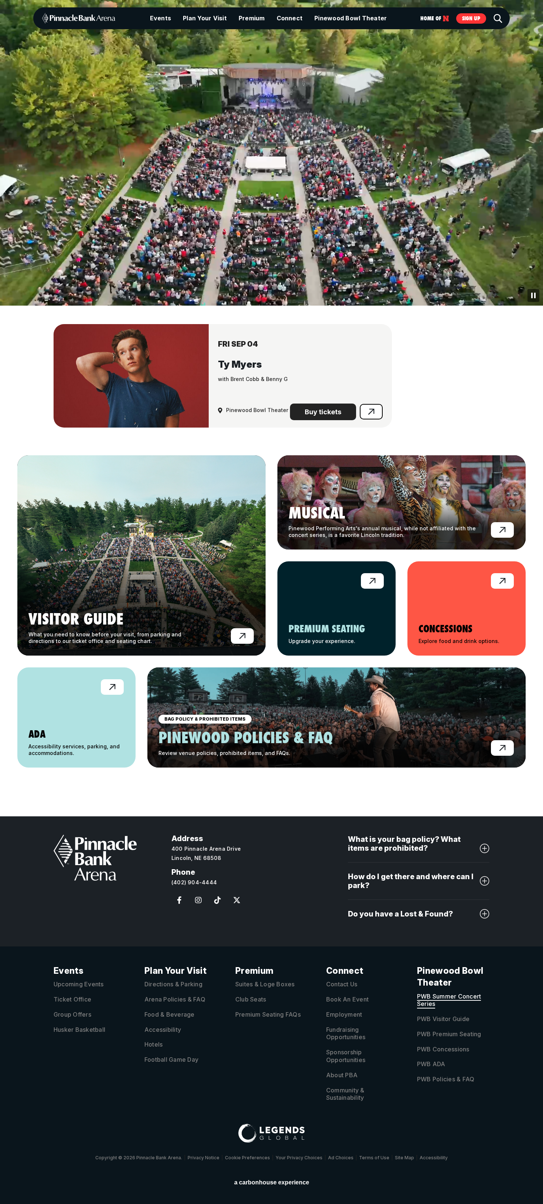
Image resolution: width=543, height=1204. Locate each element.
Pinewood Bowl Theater (350, 18)
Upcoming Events (79, 984)
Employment (344, 1014)
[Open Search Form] (498, 18)
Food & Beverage (169, 1014)
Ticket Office (72, 999)
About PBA (342, 1075)
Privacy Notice (203, 1157)
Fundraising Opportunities (345, 1033)
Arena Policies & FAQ (174, 999)
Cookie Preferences (247, 1157)
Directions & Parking (173, 984)
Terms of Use (374, 1157)
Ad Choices (341, 1157)
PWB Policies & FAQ (445, 1079)
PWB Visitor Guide (443, 1019)
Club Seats (250, 999)
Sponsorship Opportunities (345, 1056)
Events (160, 18)
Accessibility (162, 1029)
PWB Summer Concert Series (449, 1000)
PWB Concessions (443, 1049)
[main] (271, 389)
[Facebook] (179, 900)
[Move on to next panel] (271, 280)
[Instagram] (198, 900)
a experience (271, 1183)
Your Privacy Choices (299, 1157)
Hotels (153, 1044)
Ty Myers (240, 364)
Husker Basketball (79, 1029)
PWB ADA (431, 1064)
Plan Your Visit (205, 18)
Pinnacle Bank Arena (78, 18)
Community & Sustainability (345, 1094)
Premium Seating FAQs (268, 1014)
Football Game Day (171, 1059)
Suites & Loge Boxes (265, 984)
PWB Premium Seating (449, 1034)
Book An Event (347, 999)
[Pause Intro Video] (533, 295)
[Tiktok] (217, 900)
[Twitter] (237, 900)
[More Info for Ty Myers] (131, 376)
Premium (252, 18)
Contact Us (341, 984)
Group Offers (72, 1014)
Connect (290, 18)
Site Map (404, 1157)
